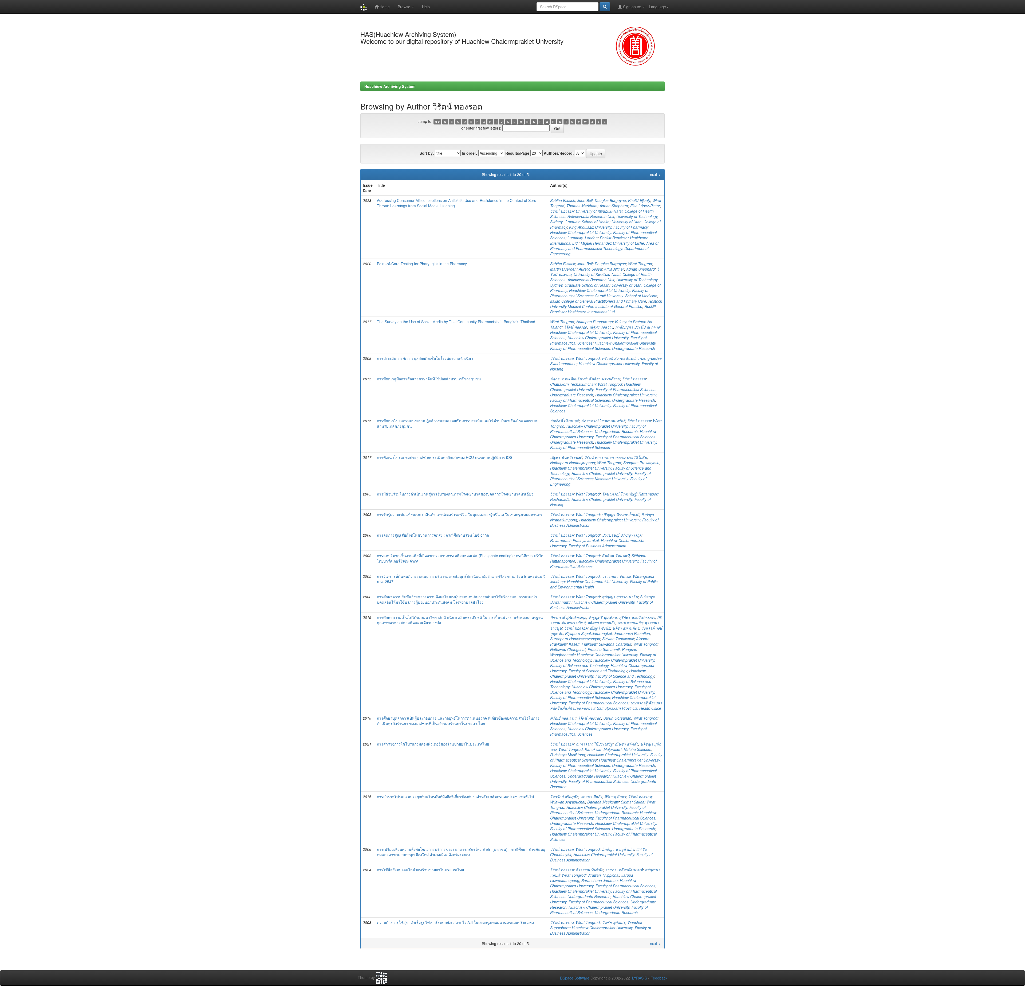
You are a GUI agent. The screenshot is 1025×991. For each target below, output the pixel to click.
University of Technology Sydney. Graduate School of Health (604, 282)
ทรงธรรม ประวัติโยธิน (628, 457)
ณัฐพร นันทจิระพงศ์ (566, 457)
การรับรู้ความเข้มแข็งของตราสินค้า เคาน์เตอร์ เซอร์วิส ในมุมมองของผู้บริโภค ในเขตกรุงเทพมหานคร (459, 514)
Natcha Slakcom (637, 749)
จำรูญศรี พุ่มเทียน (602, 617)
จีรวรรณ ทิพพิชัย (589, 869)
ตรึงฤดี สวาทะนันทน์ (619, 358)
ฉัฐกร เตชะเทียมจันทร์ (568, 378)
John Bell (585, 200)
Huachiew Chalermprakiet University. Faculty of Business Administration (597, 543)
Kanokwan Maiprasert (603, 749)
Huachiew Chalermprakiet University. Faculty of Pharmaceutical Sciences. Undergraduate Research (603, 345)
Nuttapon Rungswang (594, 321)
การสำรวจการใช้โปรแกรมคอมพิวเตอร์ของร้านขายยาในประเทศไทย (433, 744)
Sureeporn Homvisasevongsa (575, 638)
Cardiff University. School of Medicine (626, 295)
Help (426, 6)
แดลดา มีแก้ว (591, 796)
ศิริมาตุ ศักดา (615, 796)
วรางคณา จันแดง (616, 576)
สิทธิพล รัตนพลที (615, 555)
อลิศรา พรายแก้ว (601, 622)
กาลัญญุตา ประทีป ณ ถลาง (637, 327)
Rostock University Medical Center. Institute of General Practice (606, 303)
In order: (469, 153)
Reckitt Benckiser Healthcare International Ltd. (603, 309)
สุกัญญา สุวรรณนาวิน (620, 596)
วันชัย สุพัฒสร (613, 922)
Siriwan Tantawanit (618, 638)
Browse (404, 6)
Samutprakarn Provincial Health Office (629, 708)
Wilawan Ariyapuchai (567, 802)
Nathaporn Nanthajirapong (572, 462)
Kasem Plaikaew (583, 644)
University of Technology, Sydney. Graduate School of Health (604, 219)
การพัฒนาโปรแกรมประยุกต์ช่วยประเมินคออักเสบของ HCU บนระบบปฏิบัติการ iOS (444, 457)
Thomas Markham (581, 205)
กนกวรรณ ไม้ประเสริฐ (594, 744)
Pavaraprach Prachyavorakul (574, 540)
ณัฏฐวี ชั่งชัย (600, 628)
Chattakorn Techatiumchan (573, 384)
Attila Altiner (614, 269)
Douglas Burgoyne (610, 200)
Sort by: (427, 153)
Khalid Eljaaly (639, 200)
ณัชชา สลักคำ (626, 744)
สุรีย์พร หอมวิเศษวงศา (637, 617)
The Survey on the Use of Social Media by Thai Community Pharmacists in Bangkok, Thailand (456, 321)
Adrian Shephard (614, 205)
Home (384, 6)
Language (657, 6)
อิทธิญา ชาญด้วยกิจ (618, 849)
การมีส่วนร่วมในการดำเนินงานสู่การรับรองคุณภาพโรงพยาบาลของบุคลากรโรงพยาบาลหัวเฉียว (455, 494)
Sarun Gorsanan (617, 718)
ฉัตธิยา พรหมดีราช (604, 378)
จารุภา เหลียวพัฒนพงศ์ (624, 869)
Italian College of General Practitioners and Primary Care (598, 301)
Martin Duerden (563, 269)
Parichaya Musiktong (567, 754)
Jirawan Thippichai (603, 875)
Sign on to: (632, 6)
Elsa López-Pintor (645, 205)
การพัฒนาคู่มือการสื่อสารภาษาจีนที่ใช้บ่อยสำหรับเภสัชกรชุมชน (429, 378)
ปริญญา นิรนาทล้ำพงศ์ (620, 514)
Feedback (659, 978)
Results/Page (517, 153)
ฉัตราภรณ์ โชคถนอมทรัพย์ (603, 420)
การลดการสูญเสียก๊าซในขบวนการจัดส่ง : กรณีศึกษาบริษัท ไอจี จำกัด (433, 535)
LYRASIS (639, 978)
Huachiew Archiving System (389, 86)
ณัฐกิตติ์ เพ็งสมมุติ (564, 420)
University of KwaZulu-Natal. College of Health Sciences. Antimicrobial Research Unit (602, 213)
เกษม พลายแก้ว (629, 622)
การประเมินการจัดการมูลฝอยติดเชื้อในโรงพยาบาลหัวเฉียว (425, 358)
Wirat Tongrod (640, 263)
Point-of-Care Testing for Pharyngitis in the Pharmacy (422, 263)
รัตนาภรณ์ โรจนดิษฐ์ (619, 494)
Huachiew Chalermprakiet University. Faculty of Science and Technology (602, 662)
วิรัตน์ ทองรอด (562, 211)
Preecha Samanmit (604, 649)
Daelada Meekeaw (603, 802)
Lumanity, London (582, 237)
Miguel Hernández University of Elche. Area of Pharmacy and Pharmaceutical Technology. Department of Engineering (604, 248)
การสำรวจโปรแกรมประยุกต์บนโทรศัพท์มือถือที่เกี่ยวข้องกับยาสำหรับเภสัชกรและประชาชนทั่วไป (455, 796)
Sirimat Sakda (632, 802)
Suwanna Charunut (615, 644)
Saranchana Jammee (599, 880)
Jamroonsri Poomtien (632, 633)
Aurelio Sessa (590, 269)
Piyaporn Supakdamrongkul (588, 633)
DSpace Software (574, 978)
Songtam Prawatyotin (641, 462)
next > (655, 174)
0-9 (437, 122)
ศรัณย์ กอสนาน (562, 718)
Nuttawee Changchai (567, 649)
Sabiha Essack (562, 200)
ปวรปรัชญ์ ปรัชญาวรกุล (621, 535)
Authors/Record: (559, 153)
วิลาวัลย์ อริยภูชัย (564, 796)
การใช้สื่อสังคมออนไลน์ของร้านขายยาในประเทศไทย (420, 869)
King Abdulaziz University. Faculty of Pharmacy (608, 227)
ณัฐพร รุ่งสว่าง (601, 327)
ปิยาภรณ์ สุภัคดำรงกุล (568, 617)
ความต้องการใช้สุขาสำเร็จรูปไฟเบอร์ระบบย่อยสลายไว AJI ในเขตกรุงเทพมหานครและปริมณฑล (455, 922)
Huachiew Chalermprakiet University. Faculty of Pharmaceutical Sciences (603, 444)
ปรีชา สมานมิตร (625, 628)
